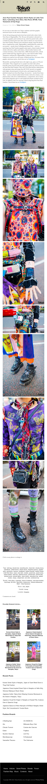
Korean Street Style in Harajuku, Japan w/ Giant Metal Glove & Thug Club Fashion (13, 634)
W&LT (18, 584)
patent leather (8, 574)
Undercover (26, 582)
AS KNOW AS (28, 721)
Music (16, 771)
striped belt (20, 578)
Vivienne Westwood (36, 582)
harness (15, 571)
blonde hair (16, 568)
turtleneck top (35, 578)
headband (22, 571)
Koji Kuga (7, 582)
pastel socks (39, 573)
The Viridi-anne (28, 740)
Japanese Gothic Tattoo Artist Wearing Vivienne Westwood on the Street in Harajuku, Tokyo (13, 667)
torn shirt (27, 578)
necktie (26, 573)
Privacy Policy (40, 780)
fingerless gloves (33, 569)
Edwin (5, 730)
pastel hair (32, 573)
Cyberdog (18, 580)
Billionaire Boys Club (30, 724)
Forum (36, 768)
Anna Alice (11, 580)
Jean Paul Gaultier (38, 580)
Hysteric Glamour (8, 734)
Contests (23, 771)
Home (5, 768)
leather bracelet (30, 571)
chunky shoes (39, 568)
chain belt (32, 568)
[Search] (43, 2)
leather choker (39, 571)
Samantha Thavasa (9, 740)
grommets (10, 571)
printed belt (31, 574)
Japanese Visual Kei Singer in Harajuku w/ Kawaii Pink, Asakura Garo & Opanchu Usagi (33, 667)
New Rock (19, 582)
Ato (4, 724)
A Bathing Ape (7, 721)
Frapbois (26, 730)
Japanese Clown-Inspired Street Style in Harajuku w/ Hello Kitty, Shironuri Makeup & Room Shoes (34, 634)
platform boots (23, 574)
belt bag (9, 568)
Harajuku (26, 592)
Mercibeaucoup (7, 737)
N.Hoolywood (28, 737)
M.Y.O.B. (13, 582)
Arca (24, 586)
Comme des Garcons (30, 727)
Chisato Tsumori (8, 727)
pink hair (15, 574)
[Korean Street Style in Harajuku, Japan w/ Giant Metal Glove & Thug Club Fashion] (13, 619)
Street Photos (21, 768)
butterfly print (24, 568)
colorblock (7, 569)
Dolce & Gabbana (27, 580)
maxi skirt (20, 573)
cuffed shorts (15, 569)
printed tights (17, 576)
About (30, 771)
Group (26, 589)
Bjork (27, 586)
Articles (12, 768)
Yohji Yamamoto (25, 584)
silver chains (25, 576)
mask (15, 573)
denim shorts (23, 569)
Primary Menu (7, 766)
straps (14, 578)
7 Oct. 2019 (11, 25)
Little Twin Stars (8, 573)
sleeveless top (34, 576)
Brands (30, 768)
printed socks (8, 576)
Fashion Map (8, 771)
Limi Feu (26, 734)
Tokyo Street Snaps (23, 25)
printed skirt (39, 574)
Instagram (31, 59)
